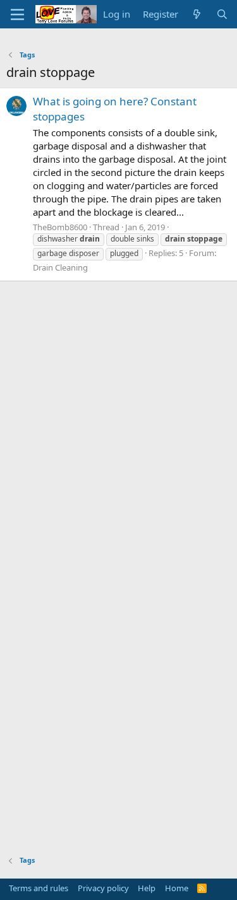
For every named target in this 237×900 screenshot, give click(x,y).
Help (146, 888)
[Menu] (17, 14)
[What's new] (197, 14)
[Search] (222, 14)
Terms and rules (38, 888)
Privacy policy (103, 888)
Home (176, 888)
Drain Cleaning (60, 267)
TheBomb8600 (60, 227)
